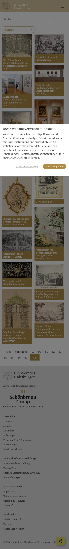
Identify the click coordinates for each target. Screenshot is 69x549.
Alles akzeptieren (54, 166)
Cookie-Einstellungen (27, 166)
